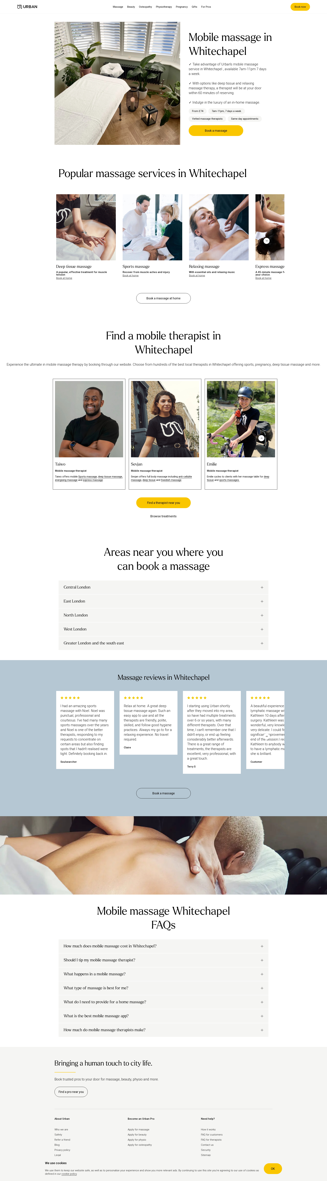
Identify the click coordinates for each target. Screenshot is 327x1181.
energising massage (66, 480)
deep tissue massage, (110, 476)
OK (273, 1168)
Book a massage (216, 130)
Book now (300, 6)
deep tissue (149, 480)
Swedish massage (171, 480)
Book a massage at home (163, 298)
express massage (93, 480)
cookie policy (69, 1173)
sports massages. (229, 480)
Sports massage (87, 476)
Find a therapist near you (163, 503)
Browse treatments (163, 516)
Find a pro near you (71, 1092)
